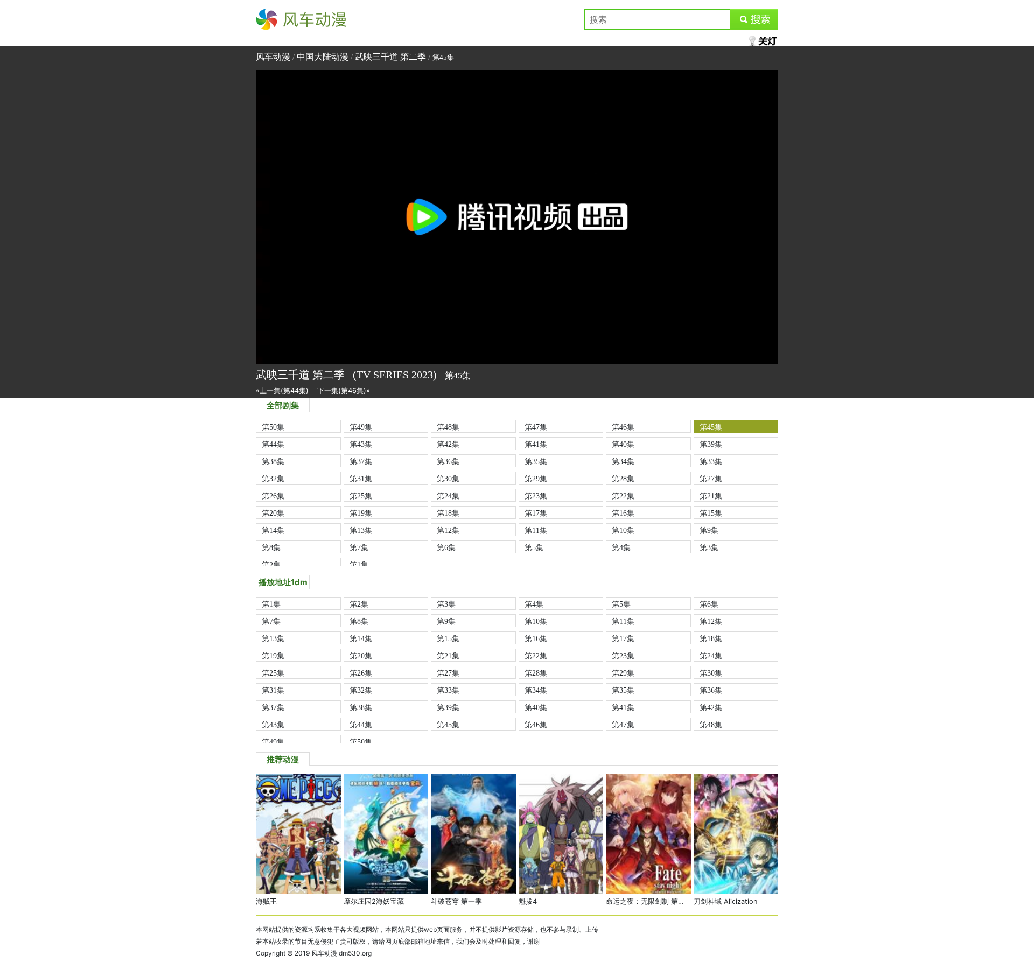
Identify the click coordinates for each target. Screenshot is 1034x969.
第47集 (536, 427)
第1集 (359, 564)
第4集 (621, 547)
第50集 (273, 427)
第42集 (448, 444)
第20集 (273, 513)
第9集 (709, 530)
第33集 (711, 461)
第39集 (711, 444)
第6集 (446, 547)
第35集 (536, 461)
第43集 (361, 444)
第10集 (623, 530)
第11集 (536, 530)
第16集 (623, 513)
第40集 (623, 444)
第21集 (711, 495)
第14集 (273, 530)
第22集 (623, 495)
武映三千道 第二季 (390, 56)
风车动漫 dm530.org (341, 953)
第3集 (709, 547)
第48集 (448, 427)
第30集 (448, 478)
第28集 (623, 478)
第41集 (536, 444)
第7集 (359, 547)
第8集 (271, 547)
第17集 (536, 513)
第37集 (361, 461)
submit (754, 19)
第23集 (536, 495)
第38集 (273, 461)
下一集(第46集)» (343, 391)
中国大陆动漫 (322, 56)
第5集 (534, 547)
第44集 (273, 444)
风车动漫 (273, 19)
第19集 (361, 513)
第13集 (361, 530)
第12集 (448, 530)
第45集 (711, 427)
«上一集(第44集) (282, 391)
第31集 (361, 478)
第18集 (448, 513)
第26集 (273, 495)
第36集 (448, 461)
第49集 (361, 427)
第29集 (536, 478)
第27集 (711, 478)
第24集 (448, 495)
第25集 (361, 495)
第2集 (271, 564)
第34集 (623, 461)
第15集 (711, 513)
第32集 (273, 478)
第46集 (623, 427)
